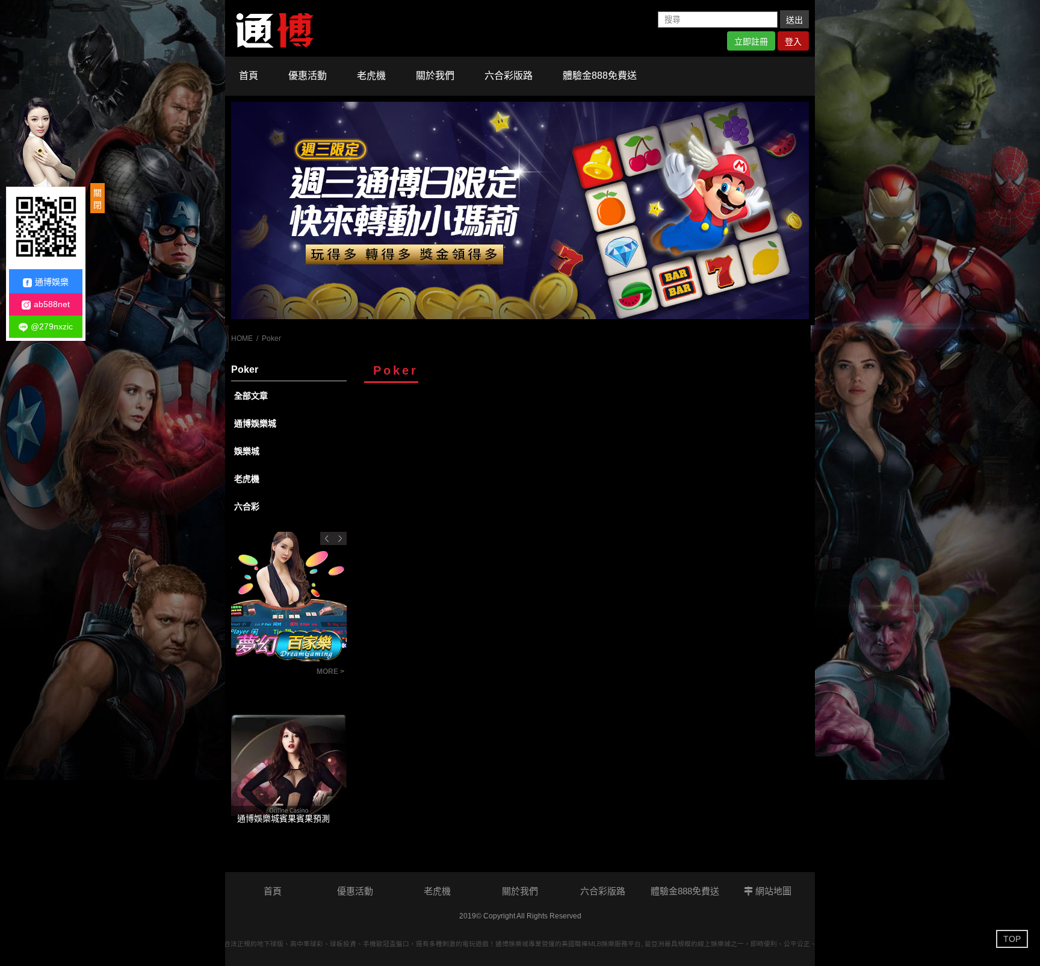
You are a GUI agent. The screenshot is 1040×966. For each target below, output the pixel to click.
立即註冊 (751, 41)
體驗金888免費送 (600, 75)
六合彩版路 (508, 75)
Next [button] (340, 538)
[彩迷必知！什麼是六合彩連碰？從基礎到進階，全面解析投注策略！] (289, 597)
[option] (520, 210)
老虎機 (371, 75)
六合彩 (246, 506)
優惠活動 (307, 75)
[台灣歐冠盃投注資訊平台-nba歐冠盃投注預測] (520, 210)
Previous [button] (326, 538)
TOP (1012, 939)
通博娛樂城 (255, 423)
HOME (242, 338)
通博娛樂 (52, 282)
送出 (794, 20)
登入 (793, 41)
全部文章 (251, 395)
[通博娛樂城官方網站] (274, 28)
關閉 (97, 199)
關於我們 (435, 75)
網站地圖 (772, 891)
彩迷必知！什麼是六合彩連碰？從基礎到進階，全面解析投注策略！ (271, 675)
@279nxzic (52, 326)
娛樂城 (246, 451)
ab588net (52, 304)
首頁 (248, 75)
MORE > (330, 671)
